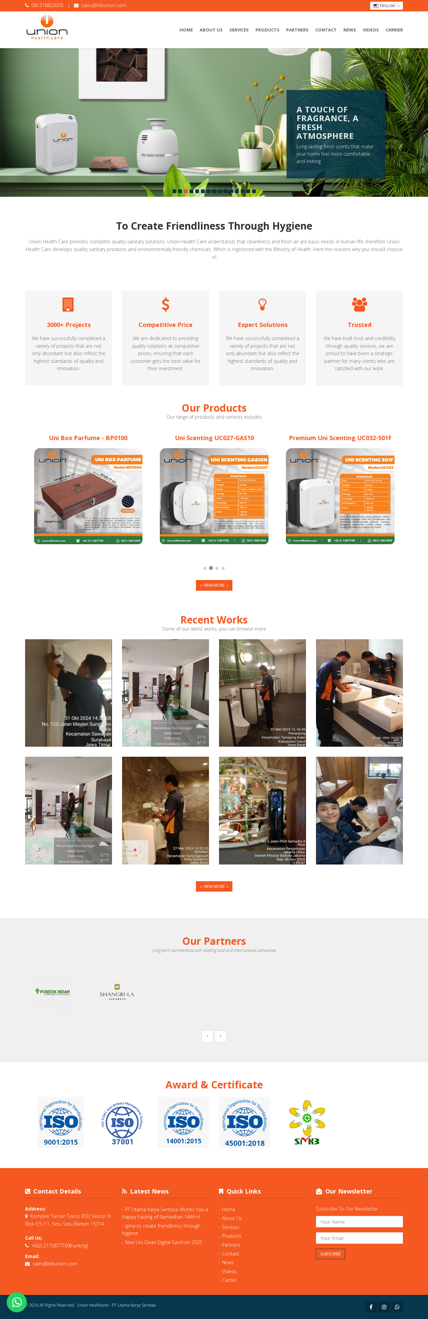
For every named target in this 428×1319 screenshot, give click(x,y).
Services (239, 30)
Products (267, 30)
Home (186, 30)
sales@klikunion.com (103, 5)
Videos (371, 30)
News (349, 30)
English (387, 5)
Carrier (394, 30)
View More (214, 585)
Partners (297, 30)
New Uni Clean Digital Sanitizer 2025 (163, 1242)
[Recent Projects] (165, 692)
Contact (326, 30)
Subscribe (330, 1254)
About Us (211, 30)
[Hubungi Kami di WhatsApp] (17, 1302)
